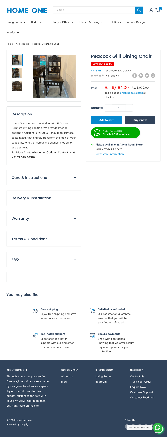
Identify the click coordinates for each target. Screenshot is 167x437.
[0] (158, 10)
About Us (67, 376)
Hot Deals (115, 22)
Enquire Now (138, 387)
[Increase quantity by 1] (129, 107)
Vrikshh (96, 70)
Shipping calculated (131, 92)
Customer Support (141, 392)
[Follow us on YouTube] (152, 426)
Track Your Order (140, 381)
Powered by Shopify (17, 424)
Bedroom (36, 22)
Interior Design (136, 22)
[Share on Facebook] (134, 75)
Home (10, 43)
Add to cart (106, 120)
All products (22, 43)
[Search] (139, 10)
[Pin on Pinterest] (140, 75)
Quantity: (97, 107)
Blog (64, 381)
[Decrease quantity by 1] (108, 107)
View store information (110, 154)
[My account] (151, 10)
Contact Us (137, 376)
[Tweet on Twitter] (147, 75)
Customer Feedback (142, 397)
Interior (11, 32)
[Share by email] (153, 75)
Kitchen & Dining (89, 22)
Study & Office (61, 22)
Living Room (14, 22)
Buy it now (140, 120)
